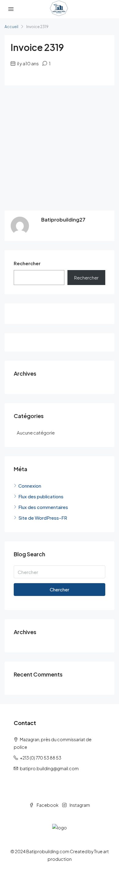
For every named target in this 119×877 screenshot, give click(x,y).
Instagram (79, 805)
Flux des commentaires (43, 507)
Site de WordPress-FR (42, 518)
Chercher (59, 589)
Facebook (47, 805)
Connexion (29, 486)
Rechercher (27, 263)
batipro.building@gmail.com (49, 768)
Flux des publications (40, 496)
